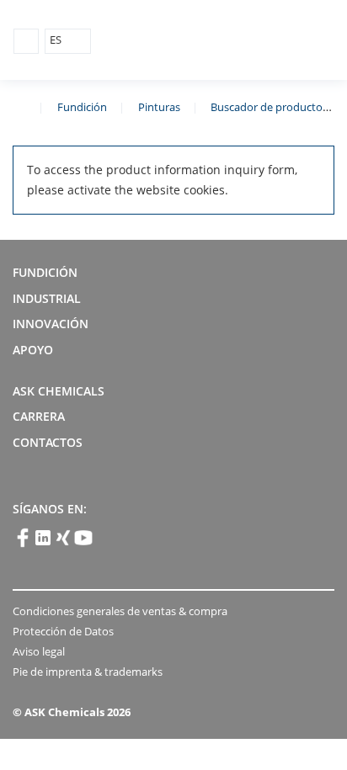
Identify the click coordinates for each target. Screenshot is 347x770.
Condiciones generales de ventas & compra (120, 611)
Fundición (82, 106)
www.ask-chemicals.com (19, 106)
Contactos (48, 442)
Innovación (50, 324)
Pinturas (159, 106)
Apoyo (33, 350)
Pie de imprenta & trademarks (88, 671)
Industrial (47, 298)
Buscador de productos (269, 106)
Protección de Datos (63, 631)
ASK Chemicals (256, 41)
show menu (26, 41)
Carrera (39, 416)
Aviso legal (39, 651)
